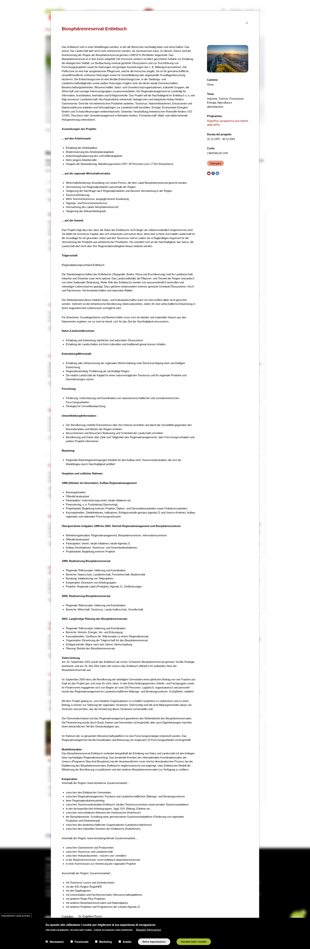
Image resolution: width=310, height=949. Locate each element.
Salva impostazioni (154, 941)
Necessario (57, 942)
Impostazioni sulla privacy (15, 915)
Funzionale (81, 942)
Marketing (105, 942)
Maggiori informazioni (148, 929)
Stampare (215, 163)
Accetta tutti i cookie (193, 941)
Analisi (127, 942)
